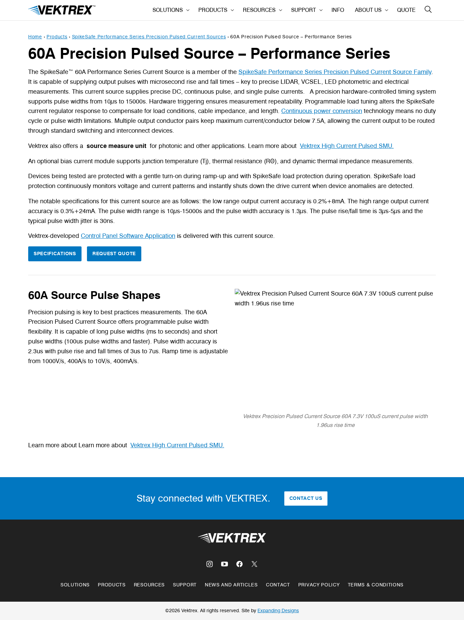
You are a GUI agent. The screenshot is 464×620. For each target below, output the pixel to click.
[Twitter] (254, 564)
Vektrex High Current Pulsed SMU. (347, 146)
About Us (368, 10)
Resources (259, 10)
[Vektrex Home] (62, 10)
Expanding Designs (278, 611)
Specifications (55, 254)
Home (35, 37)
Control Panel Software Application (128, 236)
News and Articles (231, 585)
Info (338, 10)
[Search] (428, 9)
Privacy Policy (319, 585)
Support (303, 10)
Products (212, 10)
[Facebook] (239, 564)
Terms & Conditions (376, 585)
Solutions (168, 10)
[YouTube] (224, 564)
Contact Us (305, 498)
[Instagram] (209, 564)
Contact (278, 585)
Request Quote (114, 254)
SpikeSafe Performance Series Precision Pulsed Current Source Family (334, 72)
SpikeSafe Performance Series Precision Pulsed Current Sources (149, 37)
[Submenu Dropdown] (188, 10)
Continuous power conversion (321, 111)
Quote (406, 10)
